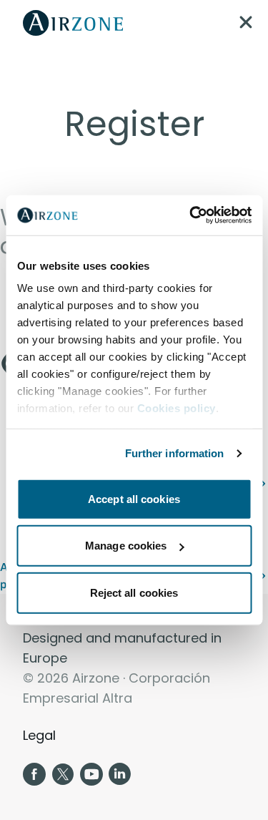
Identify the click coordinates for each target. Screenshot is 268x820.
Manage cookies (126, 546)
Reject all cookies (134, 592)
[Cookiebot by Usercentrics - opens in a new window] (191, 215)
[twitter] (62, 774)
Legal (39, 735)
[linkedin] (120, 774)
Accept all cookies (134, 498)
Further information (174, 453)
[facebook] (34, 774)
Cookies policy (176, 408)
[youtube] (91, 774)
